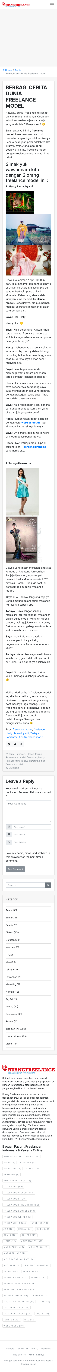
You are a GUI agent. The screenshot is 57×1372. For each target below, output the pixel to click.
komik (10, 1235)
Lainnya (10, 969)
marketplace (15, 1253)
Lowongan (11, 977)
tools (42, 1313)
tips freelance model (31, 737)
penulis (39, 1277)
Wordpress (13, 1326)
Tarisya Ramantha (30, 760)
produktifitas (15, 1295)
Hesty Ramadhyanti (17, 733)
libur (9, 1241)
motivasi (11, 1265)
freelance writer (17, 1217)
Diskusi (9, 932)
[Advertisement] (28, 38)
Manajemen (13, 1247)
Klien (8, 962)
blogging (12, 1168)
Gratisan (10, 939)
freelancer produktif (21, 1205)
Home (8, 70)
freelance (13, 1186)
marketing (39, 1247)
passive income (37, 1265)
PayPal (9, 999)
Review (9, 1021)
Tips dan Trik (12, 1028)
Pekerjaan (32, 1271)
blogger (28, 1162)
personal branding (19, 1289)
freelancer (39, 729)
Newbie (10, 991)
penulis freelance (18, 1283)
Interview (20, 754)
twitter (11, 1320)
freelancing (14, 1223)
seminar (40, 1295)
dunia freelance (17, 1180)
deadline (11, 1174)
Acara (9, 910)
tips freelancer (17, 1313)
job (8, 1229)
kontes (29, 1235)
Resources (11, 1014)
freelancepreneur (18, 1193)
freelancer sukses (19, 1211)
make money (31, 1241)
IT (7, 954)
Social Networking (18, 1301)
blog (9, 1162)
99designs (12, 1156)
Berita (18, 70)
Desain (9, 925)
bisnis (33, 1156)
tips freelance (16, 1307)
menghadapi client (19, 1259)
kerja (25, 1229)
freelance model (22, 729)
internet (39, 1223)
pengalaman (14, 1277)
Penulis (9, 1006)
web (29, 1320)
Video (9, 1043)
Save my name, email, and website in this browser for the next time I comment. (28, 856)
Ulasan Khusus (34, 754)
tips (44, 1301)
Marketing (11, 984)
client (32, 1168)
